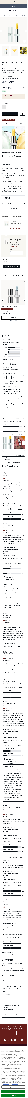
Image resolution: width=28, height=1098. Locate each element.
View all (23, 87)
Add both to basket (11, 266)
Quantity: (5, 103)
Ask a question (14, 78)
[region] (13, 1072)
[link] (22, 10)
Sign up (13, 1033)
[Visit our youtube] (15, 1040)
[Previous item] (2, 300)
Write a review (5, 78)
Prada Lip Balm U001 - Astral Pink (10, 306)
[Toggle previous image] (1, 31)
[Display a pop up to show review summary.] (13, 311)
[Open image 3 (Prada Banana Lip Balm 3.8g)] (23, 51)
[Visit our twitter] (8, 1040)
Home (3, 15)
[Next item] (24, 300)
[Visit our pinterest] (22, 1040)
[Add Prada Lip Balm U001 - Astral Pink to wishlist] (24, 281)
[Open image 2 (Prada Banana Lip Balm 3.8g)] (14, 51)
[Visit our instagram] (11, 1040)
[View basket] (24, 10)
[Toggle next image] (26, 31)
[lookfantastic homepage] (13, 10)
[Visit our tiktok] (18, 1040)
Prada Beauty (15, 15)
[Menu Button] (1, 10)
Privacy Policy (6, 1084)
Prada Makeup (23, 15)
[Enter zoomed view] (24, 41)
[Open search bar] (4, 10)
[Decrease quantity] (4, 107)
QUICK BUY (14, 317)
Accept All (13, 1095)
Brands (8, 15)
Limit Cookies (13, 1091)
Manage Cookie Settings (13, 1087)
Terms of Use (15, 1084)
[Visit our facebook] (5, 1040)
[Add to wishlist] (22, 114)
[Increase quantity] (13, 107)
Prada (4, 60)
